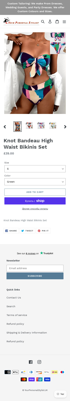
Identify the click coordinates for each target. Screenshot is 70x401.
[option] (17, 127)
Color (7, 175)
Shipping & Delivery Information (27, 332)
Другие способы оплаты (35, 208)
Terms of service (17, 315)
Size (6, 162)
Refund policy (15, 323)
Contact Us (14, 297)
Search (11, 306)
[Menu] (64, 21)
